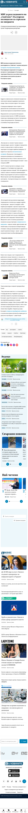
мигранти (10, 333)
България (17, 10)
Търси (24, 741)
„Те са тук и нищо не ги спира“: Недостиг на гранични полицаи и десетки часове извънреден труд (17, 243)
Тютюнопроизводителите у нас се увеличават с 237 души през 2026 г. (12, 592)
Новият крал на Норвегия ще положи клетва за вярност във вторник (12, 415)
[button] (7, 464)
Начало (11, 10)
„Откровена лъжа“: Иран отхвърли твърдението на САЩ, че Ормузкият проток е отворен (14, 423)
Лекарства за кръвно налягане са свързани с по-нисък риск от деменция (13, 707)
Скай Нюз (16, 333)
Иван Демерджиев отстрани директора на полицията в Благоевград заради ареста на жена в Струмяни (10, 454)
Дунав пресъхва (5, 5)
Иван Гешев (22, 333)
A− (2, 58)
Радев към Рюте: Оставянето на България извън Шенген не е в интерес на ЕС (17, 275)
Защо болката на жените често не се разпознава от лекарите (12, 726)
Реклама (9, 786)
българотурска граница (7, 336)
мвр (7, 329)
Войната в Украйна (14, 5)
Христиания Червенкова (11, 52)
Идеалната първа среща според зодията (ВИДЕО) (13, 681)
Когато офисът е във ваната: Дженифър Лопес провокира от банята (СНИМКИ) (13, 673)
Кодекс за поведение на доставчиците (14, 789)
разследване (13, 329)
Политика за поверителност (19, 786)
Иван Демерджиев (18, 336)
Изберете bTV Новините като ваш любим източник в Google (15, 319)
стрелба (20, 329)
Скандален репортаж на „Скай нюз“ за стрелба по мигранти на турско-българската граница (17, 88)
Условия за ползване (11, 792)
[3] (26, 2)
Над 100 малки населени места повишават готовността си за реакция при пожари (18, 397)
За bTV (3, 786)
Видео (21, 5)
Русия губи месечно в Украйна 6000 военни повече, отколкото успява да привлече (14, 407)
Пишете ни (19, 792)
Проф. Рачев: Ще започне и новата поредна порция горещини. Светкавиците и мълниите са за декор (13, 492)
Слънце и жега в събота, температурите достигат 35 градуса (13, 375)
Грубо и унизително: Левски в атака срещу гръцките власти (12, 618)
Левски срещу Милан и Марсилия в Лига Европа (12, 628)
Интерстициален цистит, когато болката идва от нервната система (12, 718)
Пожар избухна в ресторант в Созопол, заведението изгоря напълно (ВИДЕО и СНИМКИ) (18, 384)
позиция (3, 333)
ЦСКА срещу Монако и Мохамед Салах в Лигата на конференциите (13, 635)
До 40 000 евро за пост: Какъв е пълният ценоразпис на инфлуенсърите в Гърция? (12, 574)
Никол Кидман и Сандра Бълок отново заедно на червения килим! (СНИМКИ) (13, 662)
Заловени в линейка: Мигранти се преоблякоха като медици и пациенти (17, 190)
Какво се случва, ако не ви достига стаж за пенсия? (13, 585)
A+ (6, 58)
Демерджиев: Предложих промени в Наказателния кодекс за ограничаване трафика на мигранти (17, 132)
